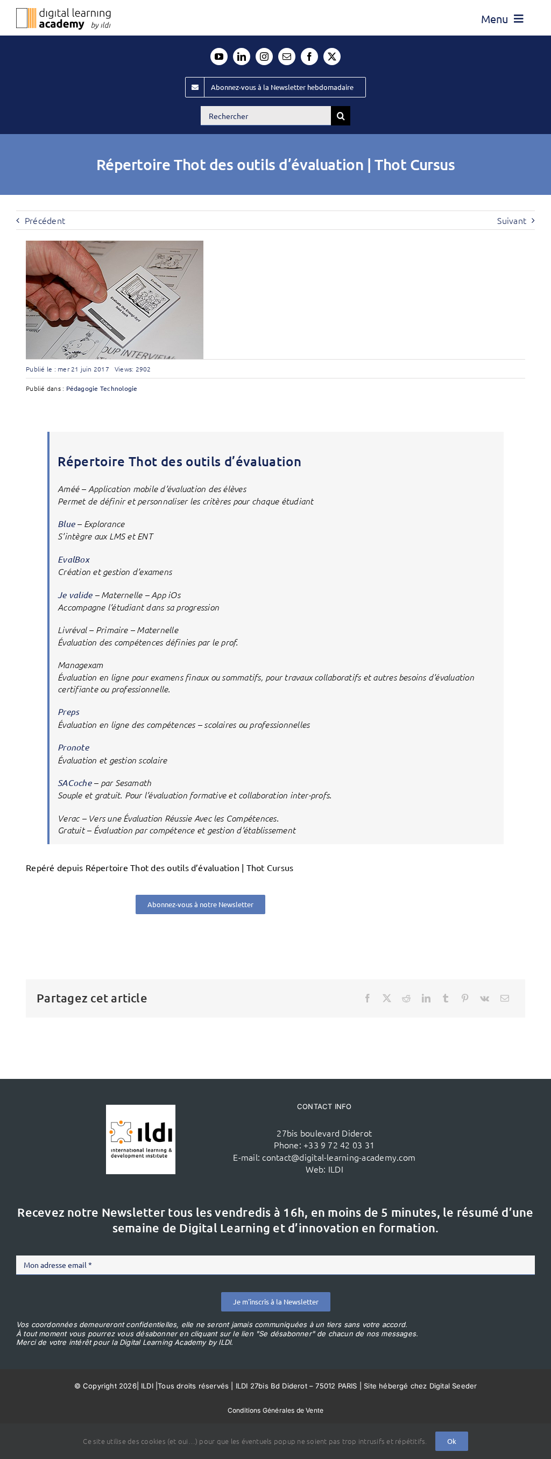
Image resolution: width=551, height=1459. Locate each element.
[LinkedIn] (426, 998)
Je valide (76, 594)
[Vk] (485, 998)
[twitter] (332, 56)
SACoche (74, 782)
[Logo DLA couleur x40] (63, 12)
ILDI (335, 1169)
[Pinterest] (465, 998)
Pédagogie (82, 388)
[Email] (504, 998)
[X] (387, 998)
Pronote (73, 747)
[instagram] (264, 56)
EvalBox (73, 559)
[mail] (286, 56)
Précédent (45, 220)
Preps (68, 711)
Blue (66, 523)
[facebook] (309, 56)
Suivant (511, 220)
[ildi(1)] (140, 1109)
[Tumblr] (445, 998)
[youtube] (219, 56)
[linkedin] (241, 56)
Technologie (119, 388)
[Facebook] (367, 998)
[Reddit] (406, 998)
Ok (451, 1441)
